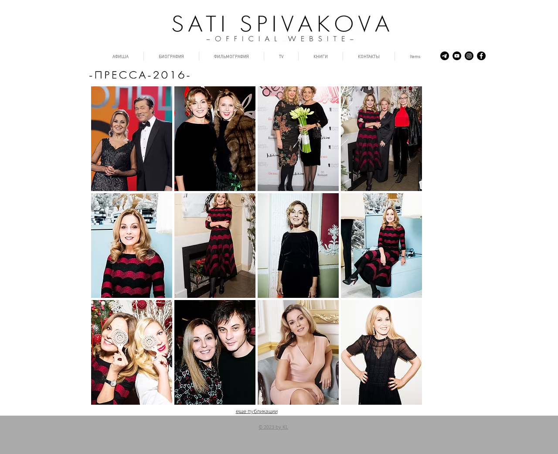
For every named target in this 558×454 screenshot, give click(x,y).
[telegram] (444, 55)
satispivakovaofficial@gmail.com (215, 438)
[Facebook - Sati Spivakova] (481, 55)
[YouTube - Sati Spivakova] (457, 55)
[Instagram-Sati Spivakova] (469, 55)
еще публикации (257, 411)
